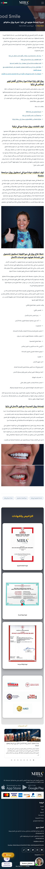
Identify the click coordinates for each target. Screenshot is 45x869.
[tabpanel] (22, 743)
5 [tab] (21, 760)
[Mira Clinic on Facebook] (42, 850)
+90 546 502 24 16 (39, 838)
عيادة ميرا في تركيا (8, 498)
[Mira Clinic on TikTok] (24, 850)
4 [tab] (24, 760)
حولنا (42, 809)
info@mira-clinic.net (39, 841)
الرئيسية (42, 806)
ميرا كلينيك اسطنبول (22, 498)
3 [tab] (27, 760)
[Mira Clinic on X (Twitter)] (33, 850)
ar (2, 3)
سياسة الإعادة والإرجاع (38, 821)
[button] (39, 862)
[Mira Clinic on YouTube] (28, 850)
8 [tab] (11, 760)
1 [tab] (33, 760)
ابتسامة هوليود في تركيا (36, 498)
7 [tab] (15, 760)
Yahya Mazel (40, 26)
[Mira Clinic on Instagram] (37, 850)
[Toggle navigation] (42, 2)
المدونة (42, 812)
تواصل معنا (41, 815)
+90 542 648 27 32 (39, 833)
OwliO (42, 855)
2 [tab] (30, 760)
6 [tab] (18, 760)
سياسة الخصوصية (39, 818)
